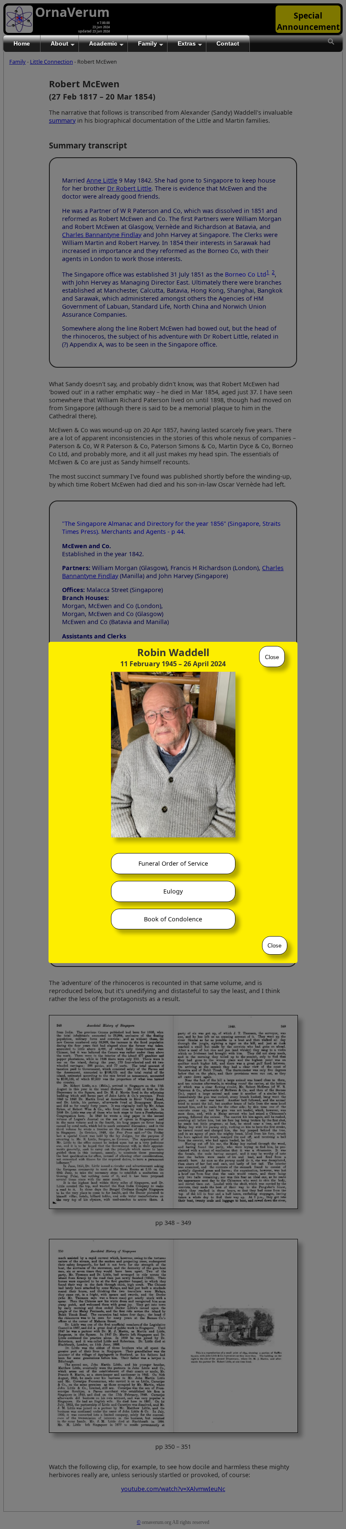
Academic (103, 43)
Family (147, 43)
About (59, 43)
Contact (227, 43)
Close (272, 657)
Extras (187, 43)
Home (22, 43)
